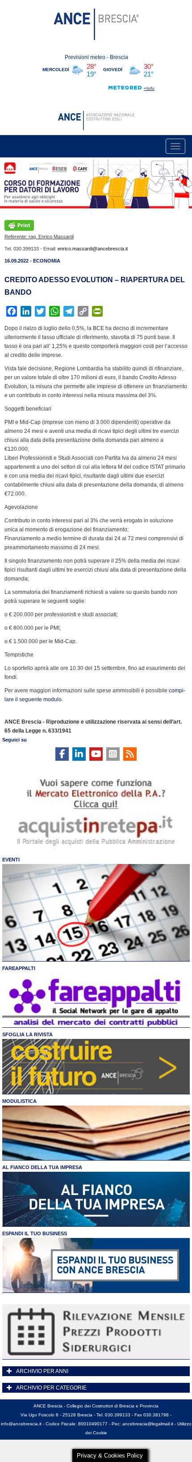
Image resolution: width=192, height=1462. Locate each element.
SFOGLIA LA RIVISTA (27, 1034)
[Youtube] (96, 754)
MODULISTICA (19, 1101)
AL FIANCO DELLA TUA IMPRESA (42, 1167)
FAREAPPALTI (18, 968)
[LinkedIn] (79, 754)
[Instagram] (113, 754)
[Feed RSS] (130, 754)
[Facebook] (62, 754)
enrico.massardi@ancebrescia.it (93, 248)
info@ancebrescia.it (21, 1423)
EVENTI (11, 859)
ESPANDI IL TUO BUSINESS (34, 1233)
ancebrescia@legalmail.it (147, 1423)
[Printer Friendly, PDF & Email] (19, 225)
